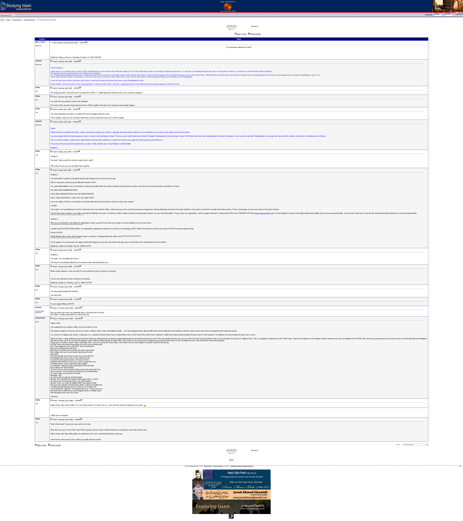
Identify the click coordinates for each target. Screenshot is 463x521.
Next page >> (255, 26)
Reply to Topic (241, 34)
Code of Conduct (218, 466)
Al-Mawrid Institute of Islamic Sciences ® (242, 466)
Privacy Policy (208, 466)
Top (460, 466)
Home (2, 20)
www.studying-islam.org (264, 213)
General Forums (17, 20)
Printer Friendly (255, 34)
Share (231, 460)
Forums (8, 20)
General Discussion (29, 20)
